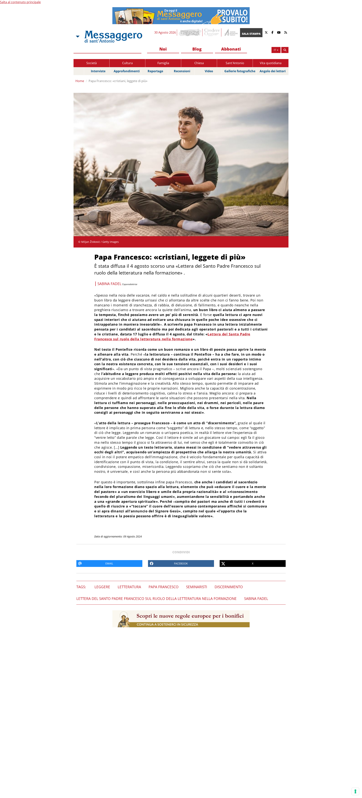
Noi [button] (163, 49)
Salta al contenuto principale (20, 2)
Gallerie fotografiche (239, 71)
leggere (102, 586)
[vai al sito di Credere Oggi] (212, 32)
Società (91, 63)
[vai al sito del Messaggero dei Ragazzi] (190, 32)
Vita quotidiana (270, 63)
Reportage (155, 71)
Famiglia (163, 63)
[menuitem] (163, 49)
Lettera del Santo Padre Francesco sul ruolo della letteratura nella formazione (172, 336)
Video (209, 71)
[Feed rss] (285, 32)
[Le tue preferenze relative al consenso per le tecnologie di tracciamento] (355, 791)
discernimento (229, 586)
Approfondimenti (127, 71)
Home (79, 81)
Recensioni (182, 71)
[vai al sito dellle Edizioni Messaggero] (230, 32)
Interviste (98, 71)
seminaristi (196, 586)
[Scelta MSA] (77, 36)
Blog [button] (197, 49)
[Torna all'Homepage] (113, 36)
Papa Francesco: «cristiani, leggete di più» (118, 81)
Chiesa (199, 63)
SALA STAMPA (251, 33)
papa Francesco (164, 586)
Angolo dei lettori (273, 71)
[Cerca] (284, 50)
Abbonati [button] (231, 49)
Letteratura (129, 586)
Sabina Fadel (256, 598)
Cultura (127, 63)
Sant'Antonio (235, 63)
